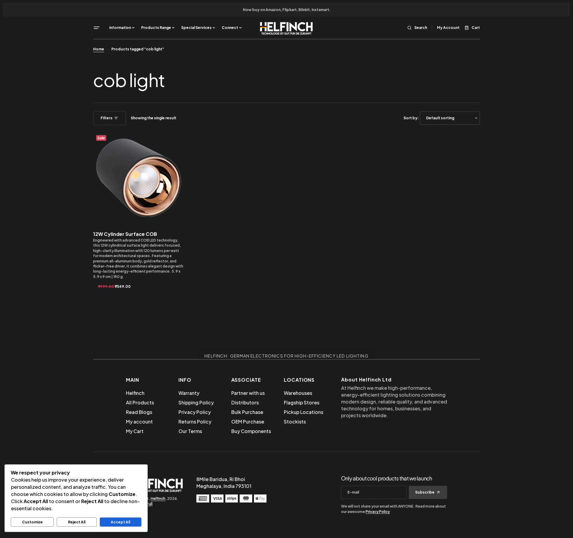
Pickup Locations (303, 412)
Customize (32, 522)
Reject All (76, 522)
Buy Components (251, 431)
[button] (96, 27)
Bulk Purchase (247, 412)
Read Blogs (139, 412)
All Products (140, 402)
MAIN (132, 380)
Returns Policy (194, 421)
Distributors (245, 402)
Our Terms (190, 431)
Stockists (295, 421)
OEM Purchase (247, 421)
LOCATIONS (299, 380)
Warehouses (298, 393)
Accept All (120, 522)
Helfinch (135, 393)
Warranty (188, 393)
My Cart (135, 431)
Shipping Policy (196, 402)
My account (139, 421)
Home (98, 49)
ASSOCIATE (246, 380)
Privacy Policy (194, 412)
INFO (184, 380)
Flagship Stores (301, 402)
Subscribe (425, 492)
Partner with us (248, 393)
